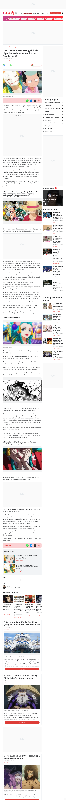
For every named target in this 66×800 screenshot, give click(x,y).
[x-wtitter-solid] (35, 100)
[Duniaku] (10, 13)
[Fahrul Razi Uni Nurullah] (4, 587)
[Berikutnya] (42, 602)
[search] (48, 13)
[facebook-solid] (31, 100)
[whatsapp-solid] (27, 100)
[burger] (62, 13)
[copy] (39, 100)
